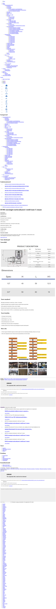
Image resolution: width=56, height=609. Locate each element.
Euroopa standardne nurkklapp (12, 122)
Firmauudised (7, 69)
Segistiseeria (9, 35)
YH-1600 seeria (12, 42)
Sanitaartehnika (7, 34)
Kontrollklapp (9, 12)
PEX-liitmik (9, 19)
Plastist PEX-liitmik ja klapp (14, 22)
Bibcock (6, 123)
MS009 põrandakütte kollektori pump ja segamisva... (17, 411)
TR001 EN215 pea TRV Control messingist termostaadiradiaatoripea (16, 378)
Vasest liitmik (9, 23)
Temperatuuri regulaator (11, 61)
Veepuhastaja (5, 460)
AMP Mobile (12, 468)
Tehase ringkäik (7, 74)
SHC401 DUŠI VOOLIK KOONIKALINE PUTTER (17, 190)
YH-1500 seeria (12, 41)
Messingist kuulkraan (43, 468)
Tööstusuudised (7, 70)
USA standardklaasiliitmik (13, 32)
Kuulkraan (9, 6)
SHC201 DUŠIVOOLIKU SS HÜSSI (13, 203)
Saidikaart (8, 468)
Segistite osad (9, 67)
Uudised (4, 68)
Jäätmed (6, 165)
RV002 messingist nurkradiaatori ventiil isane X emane (17, 441)
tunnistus (6, 73)
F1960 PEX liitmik (12, 21)
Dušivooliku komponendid (11, 66)
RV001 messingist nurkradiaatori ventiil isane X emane (17, 435)
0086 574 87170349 (6, 79)
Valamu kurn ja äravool (11, 49)
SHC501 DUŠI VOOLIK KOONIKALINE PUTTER (17, 186)
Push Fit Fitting (11, 16)
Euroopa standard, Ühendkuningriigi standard (17, 25)
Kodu (4, 3)
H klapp (10, 57)
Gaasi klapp (9, 63)
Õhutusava (11, 56)
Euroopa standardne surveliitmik (14, 27)
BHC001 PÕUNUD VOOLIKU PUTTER (14, 198)
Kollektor (8, 59)
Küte (6, 54)
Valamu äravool (12, 51)
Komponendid (7, 64)
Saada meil (2, 470)
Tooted (4, 4)
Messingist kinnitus (10, 26)
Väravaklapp (9, 7)
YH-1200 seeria (12, 38)
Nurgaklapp (9, 8)
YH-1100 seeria (12, 37)
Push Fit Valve (11, 17)
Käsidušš (8, 46)
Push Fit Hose (11, 18)
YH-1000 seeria (12, 36)
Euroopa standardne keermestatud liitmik (16, 29)
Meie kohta (5, 72)
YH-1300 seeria (12, 39)
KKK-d (4, 71)
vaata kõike (2, 407)
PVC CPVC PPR (10, 14)
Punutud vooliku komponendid (12, 65)
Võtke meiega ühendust (7, 75)
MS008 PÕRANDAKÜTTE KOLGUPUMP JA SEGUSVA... (18, 429)
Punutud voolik (9, 43)
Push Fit (8, 15)
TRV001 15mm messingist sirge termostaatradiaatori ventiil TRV (15, 379)
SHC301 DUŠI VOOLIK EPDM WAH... (14, 194)
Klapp (8, 55)
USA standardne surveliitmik (14, 30)
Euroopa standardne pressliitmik (14, 28)
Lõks (6, 164)
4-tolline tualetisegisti (10, 44)
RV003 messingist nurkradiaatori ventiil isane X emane (17, 423)
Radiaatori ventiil (12, 58)
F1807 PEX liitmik (12, 20)
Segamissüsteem (10, 60)
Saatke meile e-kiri (3, 237)
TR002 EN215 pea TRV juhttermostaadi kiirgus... (16, 417)
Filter (8, 13)
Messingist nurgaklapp (31, 468)
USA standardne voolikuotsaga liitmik (15, 31)
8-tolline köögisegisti (10, 45)
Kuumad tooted (3, 468)
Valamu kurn (11, 50)
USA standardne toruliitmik (14, 33)
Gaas (6, 62)
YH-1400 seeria (12, 40)
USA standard (11, 24)
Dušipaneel (9, 48)
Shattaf (8, 47)
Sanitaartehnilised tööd (9, 5)
